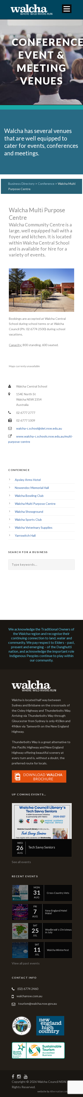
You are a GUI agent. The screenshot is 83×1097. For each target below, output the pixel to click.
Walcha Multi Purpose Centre (35, 503)
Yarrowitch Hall (25, 535)
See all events (21, 862)
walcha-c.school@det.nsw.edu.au (39, 428)
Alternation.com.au (60, 1091)
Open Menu (66, 8)
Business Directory (21, 183)
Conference (46, 183)
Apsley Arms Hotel (28, 479)
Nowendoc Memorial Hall (32, 487)
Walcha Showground (29, 511)
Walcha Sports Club (28, 519)
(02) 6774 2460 (27, 989)
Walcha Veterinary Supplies (33, 527)
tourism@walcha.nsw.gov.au (37, 1003)
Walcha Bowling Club (29, 495)
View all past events (26, 963)
